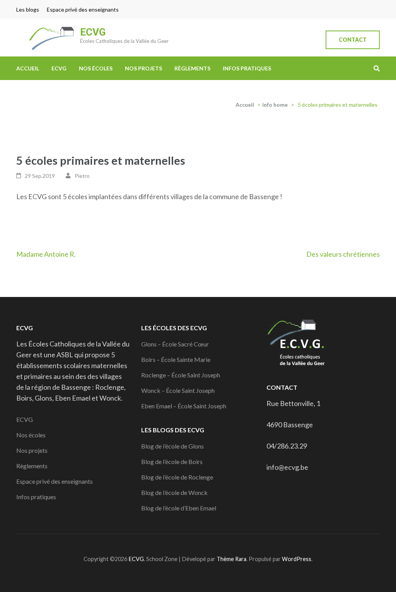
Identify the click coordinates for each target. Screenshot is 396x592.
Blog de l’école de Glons (172, 446)
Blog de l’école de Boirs (172, 461)
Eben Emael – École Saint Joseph (183, 405)
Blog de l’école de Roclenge (177, 477)
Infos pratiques (247, 68)
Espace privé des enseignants (83, 9)
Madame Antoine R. (46, 254)
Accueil (27, 68)
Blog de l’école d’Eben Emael (178, 508)
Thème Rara (231, 559)
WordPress (296, 559)
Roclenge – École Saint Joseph (180, 375)
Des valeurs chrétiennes (343, 254)
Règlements (192, 68)
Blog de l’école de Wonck (174, 492)
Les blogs (27, 9)
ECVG (93, 32)
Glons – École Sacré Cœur (175, 344)
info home (275, 104)
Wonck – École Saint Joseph (178, 390)
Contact (353, 39)
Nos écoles (96, 68)
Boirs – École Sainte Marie (175, 359)
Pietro (82, 175)
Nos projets (143, 68)
